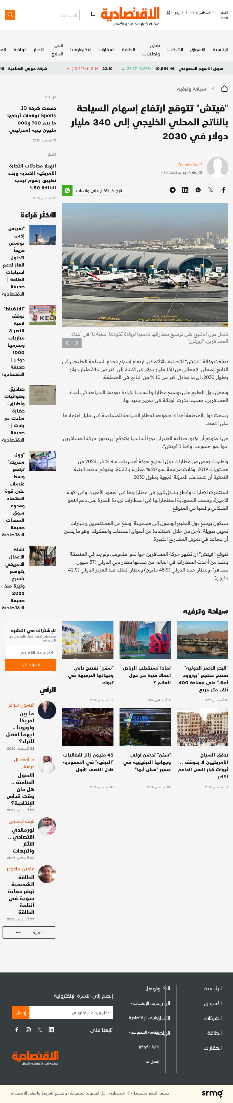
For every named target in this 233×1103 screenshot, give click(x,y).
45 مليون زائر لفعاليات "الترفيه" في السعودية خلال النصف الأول (88, 762)
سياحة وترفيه (191, 88)
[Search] (10, 15)
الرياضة (19, 49)
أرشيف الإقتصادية (144, 1017)
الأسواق (197, 49)
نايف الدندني (21, 821)
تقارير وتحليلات (151, 49)
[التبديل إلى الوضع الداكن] (92, 15)
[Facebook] (16, 1029)
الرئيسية (220, 49)
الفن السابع (57, 49)
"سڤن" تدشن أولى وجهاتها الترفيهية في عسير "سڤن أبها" (147, 762)
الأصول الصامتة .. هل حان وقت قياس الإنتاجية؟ (20, 789)
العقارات (106, 49)
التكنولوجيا (80, 49)
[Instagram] (28, 1029)
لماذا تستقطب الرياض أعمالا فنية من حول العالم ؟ (147, 675)
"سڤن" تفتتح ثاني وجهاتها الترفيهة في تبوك (90, 675)
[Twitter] (39, 1029)
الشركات (175, 49)
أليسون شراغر (21, 704)
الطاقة (128, 49)
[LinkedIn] (51, 1030)
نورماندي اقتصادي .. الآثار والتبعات (21, 839)
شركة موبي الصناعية (55, 68)
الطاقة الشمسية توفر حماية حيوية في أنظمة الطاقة (21, 894)
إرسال (21, 1012)
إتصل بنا (152, 1061)
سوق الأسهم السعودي (200, 68)
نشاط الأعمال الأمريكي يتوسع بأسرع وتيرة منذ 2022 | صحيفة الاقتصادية (13, 578)
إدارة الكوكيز (149, 1046)
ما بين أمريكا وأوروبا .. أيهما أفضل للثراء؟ (20, 727)
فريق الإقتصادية (145, 1002)
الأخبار (39, 49)
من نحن (152, 988)
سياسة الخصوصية (144, 1032)
